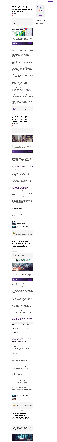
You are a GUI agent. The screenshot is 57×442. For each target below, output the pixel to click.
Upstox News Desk (15, 13)
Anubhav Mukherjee (16, 123)
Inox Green (26, 89)
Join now (30, 151)
